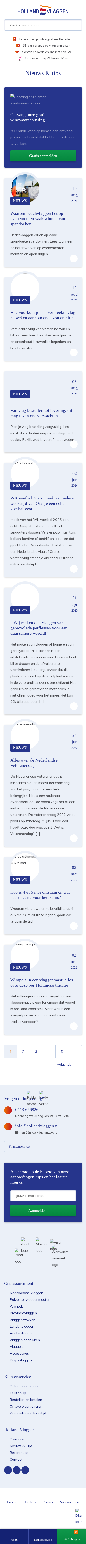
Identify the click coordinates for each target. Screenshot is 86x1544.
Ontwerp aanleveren (26, 1406)
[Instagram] (17, 1470)
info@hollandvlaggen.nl (37, 1125)
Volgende (65, 1064)
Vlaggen (16, 1346)
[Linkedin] (25, 1470)
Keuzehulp (18, 1393)
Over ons (17, 1439)
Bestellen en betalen (26, 1399)
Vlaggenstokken (22, 1320)
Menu (14, 1539)
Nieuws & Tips (21, 1446)
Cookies (30, 1502)
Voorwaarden (69, 1502)
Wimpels (17, 1306)
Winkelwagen (72, 1539)
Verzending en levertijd (28, 1413)
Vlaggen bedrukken (25, 1340)
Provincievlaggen (23, 1313)
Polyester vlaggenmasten (30, 1299)
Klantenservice (43, 1539)
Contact (16, 1459)
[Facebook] (8, 1470)
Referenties (19, 1452)
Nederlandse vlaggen (26, 1293)
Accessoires (19, 1353)
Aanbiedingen (21, 1333)
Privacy (48, 1502)
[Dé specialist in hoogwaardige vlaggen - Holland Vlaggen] (43, 10)
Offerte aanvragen (24, 1386)
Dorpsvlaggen (21, 1360)
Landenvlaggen (22, 1326)
